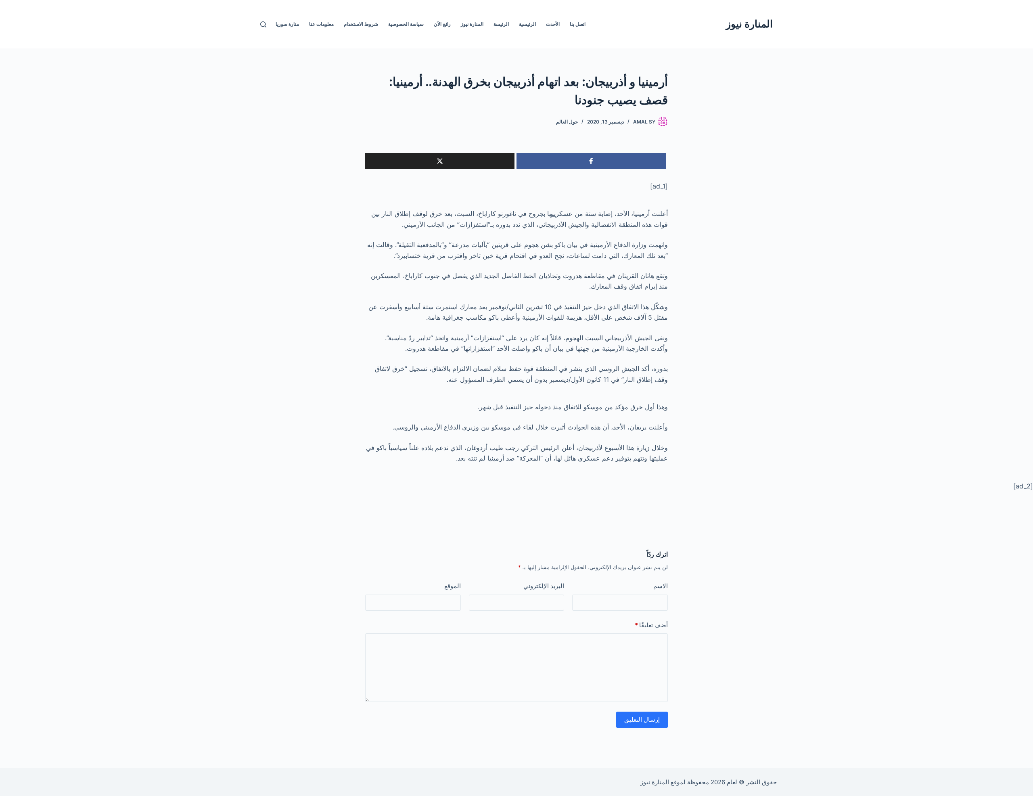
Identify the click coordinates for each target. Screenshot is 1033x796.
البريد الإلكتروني (543, 586)
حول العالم (567, 122)
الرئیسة (501, 24)
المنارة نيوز (749, 24)
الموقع (452, 586)
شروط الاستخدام (361, 24)
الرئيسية (527, 24)
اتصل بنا (578, 24)
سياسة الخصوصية (406, 24)
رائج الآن (442, 24)
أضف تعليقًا (651, 625)
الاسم (660, 586)
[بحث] (263, 24)
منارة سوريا (287, 24)
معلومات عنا (321, 24)
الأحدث (553, 24)
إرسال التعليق (642, 719)
